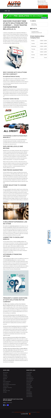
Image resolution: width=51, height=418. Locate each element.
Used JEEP (28, 389)
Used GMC (28, 384)
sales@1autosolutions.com (36, 32)
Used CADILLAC (29, 377)
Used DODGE (29, 381)
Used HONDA (29, 386)
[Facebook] (4, 405)
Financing (5, 378)
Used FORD (28, 383)
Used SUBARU (29, 395)
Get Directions (43, 6)
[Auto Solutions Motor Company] (14, 4)
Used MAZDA (29, 392)
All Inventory (5, 372)
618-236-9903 (43, 1)
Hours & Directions (7, 381)
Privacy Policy (5, 386)
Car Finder (5, 375)
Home (4, 380)
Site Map (5, 392)
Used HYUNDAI (29, 387)
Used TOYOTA (29, 396)
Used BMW (28, 374)
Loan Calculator (6, 383)
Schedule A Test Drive (7, 387)
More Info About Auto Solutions (9, 384)
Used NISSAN (29, 393)
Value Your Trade (6, 390)
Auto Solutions (7, 100)
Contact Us (5, 377)
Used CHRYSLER (29, 380)
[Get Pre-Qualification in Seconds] (25, 16)
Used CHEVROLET (30, 378)
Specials (4, 389)
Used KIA (28, 390)
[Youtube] (6, 405)
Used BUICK (28, 375)
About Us (5, 374)
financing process (12, 89)
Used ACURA (29, 372)
